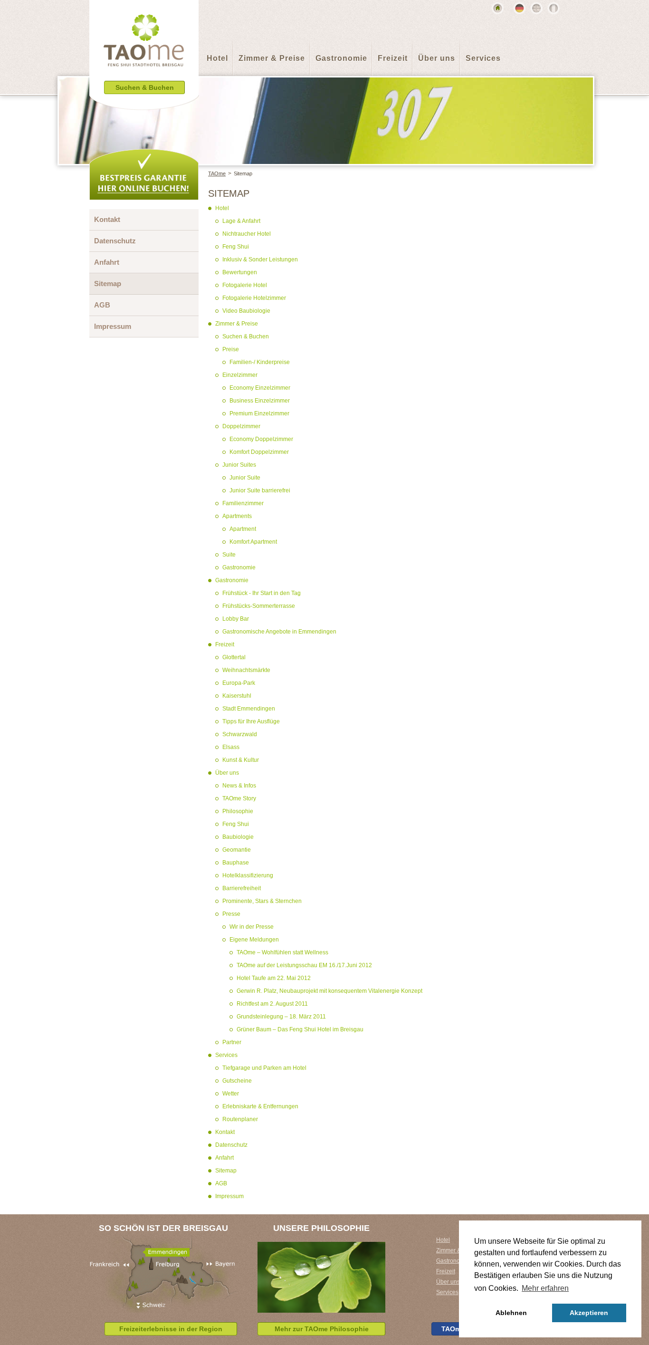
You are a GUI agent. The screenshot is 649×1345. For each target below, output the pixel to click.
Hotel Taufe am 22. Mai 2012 (274, 978)
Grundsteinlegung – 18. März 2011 (281, 1016)
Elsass (230, 747)
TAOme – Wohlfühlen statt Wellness (282, 952)
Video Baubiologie (246, 310)
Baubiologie (238, 837)
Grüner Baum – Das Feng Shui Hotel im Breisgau (300, 1029)
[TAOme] (144, 47)
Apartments (237, 516)
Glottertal (234, 657)
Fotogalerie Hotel (244, 285)
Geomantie (236, 849)
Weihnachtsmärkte (246, 670)
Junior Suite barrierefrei (259, 490)
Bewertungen (239, 272)
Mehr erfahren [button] (545, 1288)
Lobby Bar (235, 618)
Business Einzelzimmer (259, 400)
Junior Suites (239, 464)
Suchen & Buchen (245, 336)
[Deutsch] (519, 8)
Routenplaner (240, 1119)
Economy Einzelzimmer (259, 387)
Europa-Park (238, 683)
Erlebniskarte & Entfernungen (260, 1106)
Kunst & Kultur (240, 760)
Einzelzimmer (240, 375)
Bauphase (235, 862)
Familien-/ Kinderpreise (259, 362)
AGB (221, 1183)
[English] (536, 8)
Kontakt (225, 1132)
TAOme (217, 173)
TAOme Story (239, 798)
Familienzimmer (243, 503)
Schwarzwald (239, 734)
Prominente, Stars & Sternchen (262, 901)
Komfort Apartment (253, 541)
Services (483, 58)
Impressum (229, 1196)
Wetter (230, 1093)
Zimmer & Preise (272, 58)
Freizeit (393, 58)
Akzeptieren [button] (589, 1312)
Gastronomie (341, 58)
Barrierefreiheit (241, 888)
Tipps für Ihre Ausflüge (251, 721)
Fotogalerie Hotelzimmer (254, 298)
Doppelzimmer (241, 426)
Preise (230, 349)
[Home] (497, 8)
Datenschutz (231, 1145)
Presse (231, 914)
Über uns (436, 58)
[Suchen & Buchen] (144, 102)
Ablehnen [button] (511, 1312)
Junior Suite (244, 477)
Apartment (242, 529)
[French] (553, 8)
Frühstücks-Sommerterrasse (258, 606)
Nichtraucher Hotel (246, 234)
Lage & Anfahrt (241, 221)
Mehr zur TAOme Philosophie (322, 1329)
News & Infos (239, 785)
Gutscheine (237, 1080)
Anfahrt (224, 1157)
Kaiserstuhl (236, 695)
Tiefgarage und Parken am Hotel (264, 1068)
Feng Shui (235, 246)
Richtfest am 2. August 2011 (272, 1003)
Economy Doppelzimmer (261, 439)
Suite (229, 554)
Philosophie (237, 811)
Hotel (217, 58)
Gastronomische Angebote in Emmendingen (279, 631)
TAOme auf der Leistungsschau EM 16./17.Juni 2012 (304, 965)
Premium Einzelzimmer (259, 413)
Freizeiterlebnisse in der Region (170, 1329)
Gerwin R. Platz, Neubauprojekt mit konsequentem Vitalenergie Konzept (329, 991)
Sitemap (243, 173)
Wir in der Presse (251, 926)
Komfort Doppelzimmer (259, 452)
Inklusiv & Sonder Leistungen (260, 259)
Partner (231, 1042)
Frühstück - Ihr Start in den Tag (261, 593)
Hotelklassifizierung (247, 875)
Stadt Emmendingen (248, 708)
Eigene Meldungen (254, 939)
